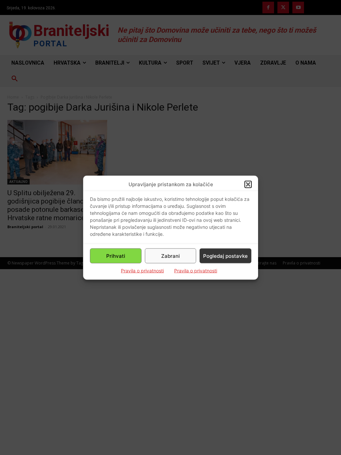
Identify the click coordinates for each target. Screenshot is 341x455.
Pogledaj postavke (225, 255)
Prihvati (115, 255)
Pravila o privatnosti (142, 270)
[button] (248, 184)
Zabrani (170, 255)
